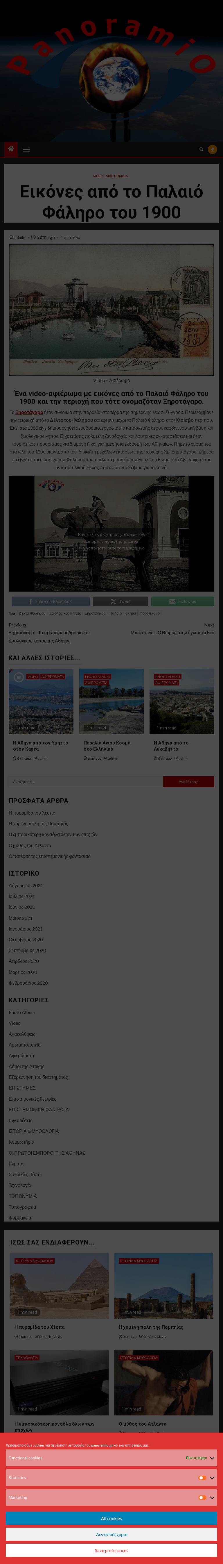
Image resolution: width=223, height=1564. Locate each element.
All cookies (111, 1518)
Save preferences (111, 1550)
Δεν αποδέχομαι (111, 1534)
